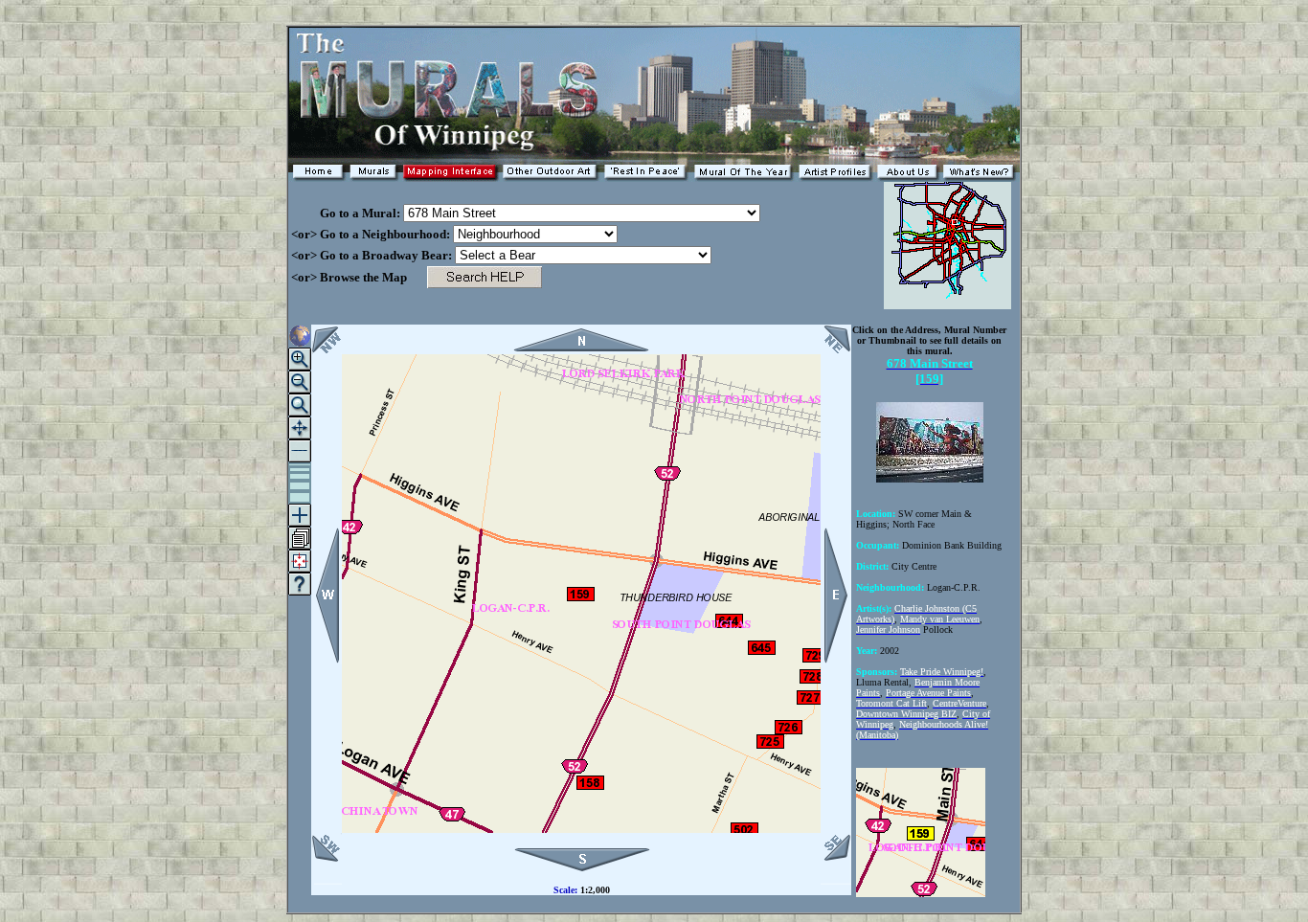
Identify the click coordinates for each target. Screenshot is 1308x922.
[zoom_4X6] (299, 469)
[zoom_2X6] (299, 486)
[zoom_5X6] (299, 464)
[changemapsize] (299, 561)
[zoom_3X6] (299, 476)
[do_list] (299, 538)
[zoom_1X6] (299, 497)
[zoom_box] (299, 405)
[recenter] (299, 427)
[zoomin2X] (299, 515)
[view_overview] (299, 336)
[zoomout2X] (299, 450)
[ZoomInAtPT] (299, 359)
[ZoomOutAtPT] (299, 382)
